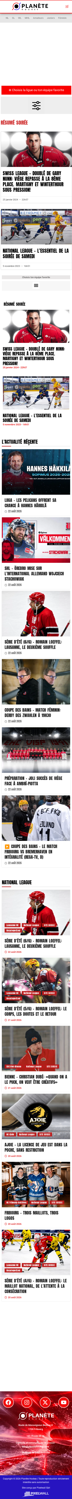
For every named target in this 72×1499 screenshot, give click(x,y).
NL (7, 18)
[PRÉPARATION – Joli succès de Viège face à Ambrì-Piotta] (36, 750)
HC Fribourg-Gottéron (16, 1202)
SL (13, 18)
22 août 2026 (15, 511)
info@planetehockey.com (35, 1446)
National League (31, 925)
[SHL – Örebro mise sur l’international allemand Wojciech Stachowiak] (36, 540)
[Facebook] (8, 1402)
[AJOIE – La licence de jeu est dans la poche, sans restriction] (36, 1116)
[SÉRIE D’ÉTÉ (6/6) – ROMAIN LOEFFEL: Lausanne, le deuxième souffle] (36, 613)
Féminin (62, 18)
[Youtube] (63, 1402)
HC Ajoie (10, 1134)
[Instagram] (26, 1402)
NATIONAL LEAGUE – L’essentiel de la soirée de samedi (36, 253)
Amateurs (38, 18)
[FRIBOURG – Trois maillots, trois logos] (36, 1184)
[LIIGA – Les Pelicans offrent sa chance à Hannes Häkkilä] (36, 472)
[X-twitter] (45, 1402)
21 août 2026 (14, 1020)
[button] (67, 6)
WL (19, 18)
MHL (27, 18)
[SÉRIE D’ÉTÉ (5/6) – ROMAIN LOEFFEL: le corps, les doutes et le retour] (36, 980)
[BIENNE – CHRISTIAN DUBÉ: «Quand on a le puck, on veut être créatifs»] (36, 1048)
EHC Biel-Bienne (13, 1066)
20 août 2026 (14, 1156)
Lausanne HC (12, 925)
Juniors (51, 18)
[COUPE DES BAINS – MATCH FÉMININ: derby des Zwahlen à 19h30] (36, 682)
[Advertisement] (36, 56)
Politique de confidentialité (36, 1452)
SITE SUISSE (49, 925)
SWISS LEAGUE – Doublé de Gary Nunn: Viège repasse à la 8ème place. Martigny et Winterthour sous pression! (33, 181)
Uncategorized (13, 930)
